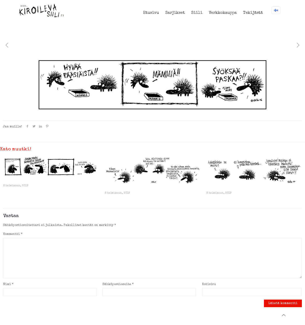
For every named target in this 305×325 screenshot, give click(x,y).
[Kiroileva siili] (41, 10)
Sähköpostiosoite (118, 284)
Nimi (8, 284)
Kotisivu (209, 284)
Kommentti (12, 234)
